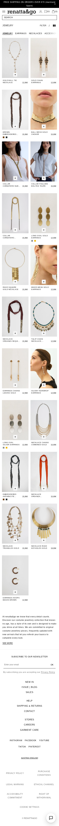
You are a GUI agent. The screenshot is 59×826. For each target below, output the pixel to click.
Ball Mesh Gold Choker (39, 133)
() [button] (48, 11)
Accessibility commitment (15, 796)
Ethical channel (44, 784)
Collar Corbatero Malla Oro (8, 237)
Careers (29, 724)
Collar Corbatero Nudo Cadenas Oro (11, 185)
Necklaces (35, 33)
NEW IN (29, 682)
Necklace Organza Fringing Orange (40, 495)
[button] (29, 17)
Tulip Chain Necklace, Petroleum (37, 340)
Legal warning (15, 784)
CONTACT (29, 711)
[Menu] (3, 11)
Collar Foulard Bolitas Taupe (39, 185)
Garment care (29, 730)
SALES (29, 692)
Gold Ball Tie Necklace (10, 81)
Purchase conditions (44, 773)
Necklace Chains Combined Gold (40, 444)
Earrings (21, 33)
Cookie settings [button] (29, 807)
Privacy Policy (48, 672)
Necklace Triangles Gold (11, 547)
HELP (30, 701)
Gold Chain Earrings (37, 81)
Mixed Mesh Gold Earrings (40, 288)
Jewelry (7, 33)
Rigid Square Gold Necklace (11, 288)
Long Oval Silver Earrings (11, 444)
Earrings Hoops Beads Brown (11, 599)
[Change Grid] (54, 25)
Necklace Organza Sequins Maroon (12, 340)
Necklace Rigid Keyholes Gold (39, 547)
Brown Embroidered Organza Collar (11, 133)
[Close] (54, 4)
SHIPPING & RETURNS (29, 706)
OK (52, 665)
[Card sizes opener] (15, 75)
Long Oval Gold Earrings (39, 237)
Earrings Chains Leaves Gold (11, 392)
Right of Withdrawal (44, 796)
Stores (29, 719)
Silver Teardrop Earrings (40, 392)
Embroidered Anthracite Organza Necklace (9, 495)
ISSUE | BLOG (29, 687)
